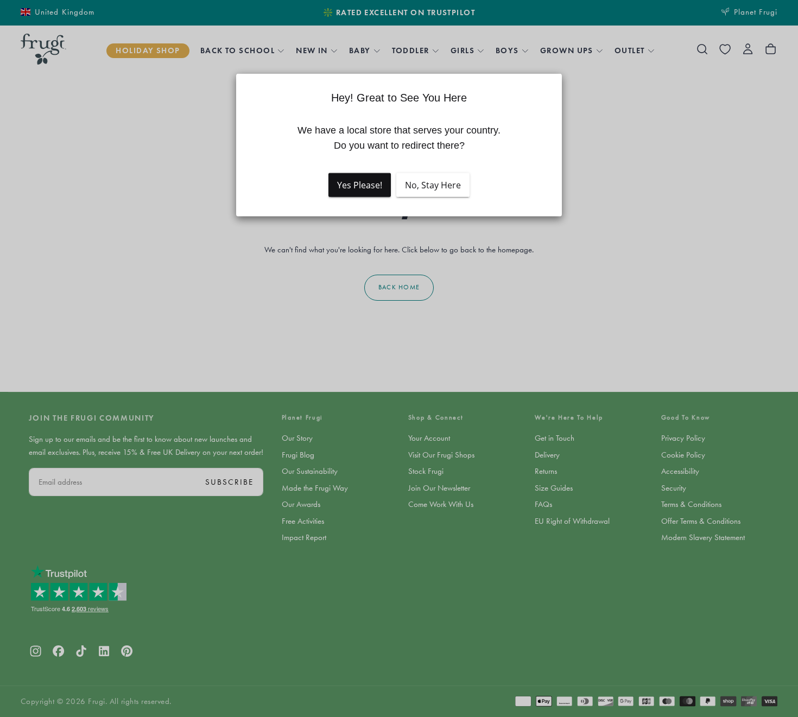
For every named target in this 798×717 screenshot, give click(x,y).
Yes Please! (359, 185)
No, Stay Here (433, 185)
